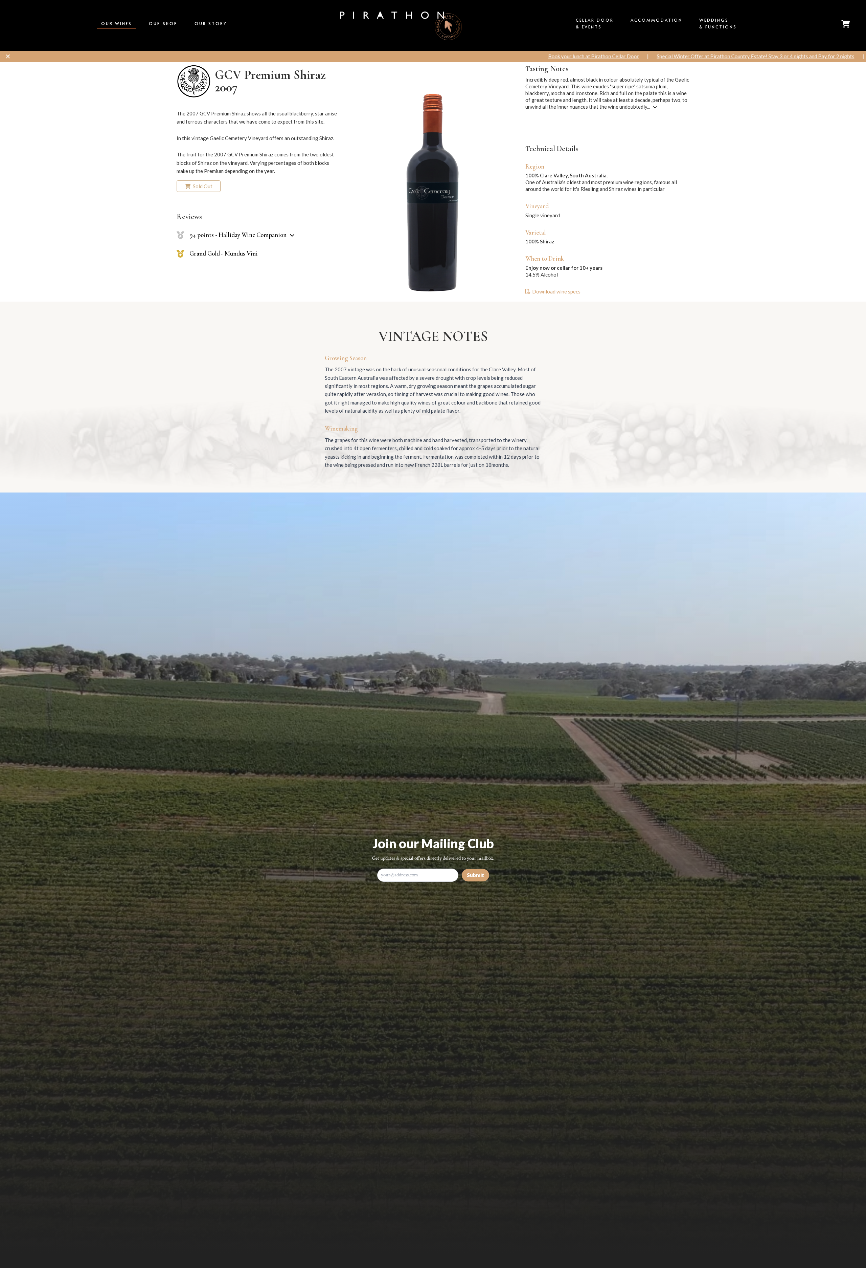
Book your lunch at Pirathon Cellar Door (372, 56)
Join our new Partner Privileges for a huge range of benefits (718, 56)
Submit (475, 875)
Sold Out (202, 186)
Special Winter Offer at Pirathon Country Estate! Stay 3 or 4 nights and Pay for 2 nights (534, 56)
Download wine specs (556, 291)
